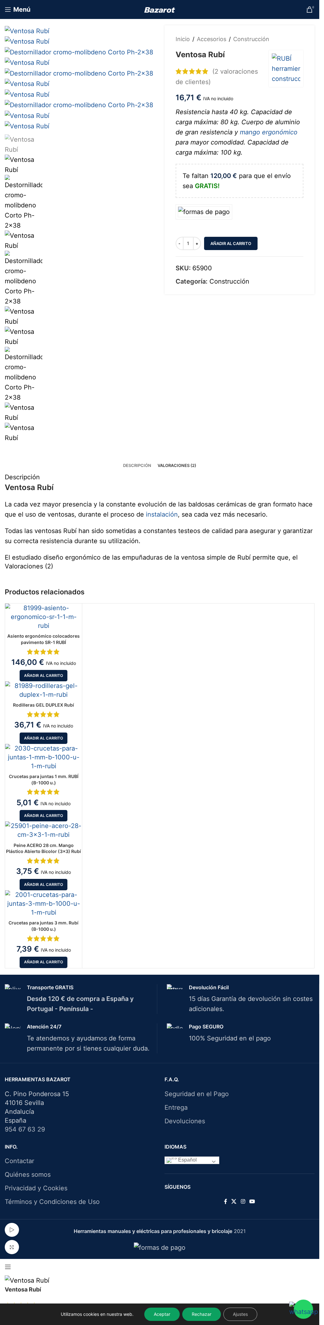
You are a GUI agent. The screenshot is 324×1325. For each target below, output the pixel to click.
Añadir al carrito (230, 243)
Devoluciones (185, 1121)
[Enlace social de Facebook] (225, 1201)
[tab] (137, 465)
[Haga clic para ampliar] (12, 1247)
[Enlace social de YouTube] (252, 1201)
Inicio (183, 39)
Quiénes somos (28, 1174)
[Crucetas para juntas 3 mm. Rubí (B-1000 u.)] (43, 903)
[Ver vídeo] (12, 1230)
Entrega (176, 1107)
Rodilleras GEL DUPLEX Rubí (43, 705)
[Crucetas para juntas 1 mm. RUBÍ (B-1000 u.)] (43, 757)
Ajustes (240, 1314)
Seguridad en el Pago (197, 1094)
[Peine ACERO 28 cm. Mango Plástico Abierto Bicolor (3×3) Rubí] (43, 830)
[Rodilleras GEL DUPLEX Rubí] (43, 690)
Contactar (19, 1161)
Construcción (251, 39)
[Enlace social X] (234, 1201)
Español (187, 1159)
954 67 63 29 (25, 1129)
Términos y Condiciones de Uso (52, 1201)
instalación (162, 514)
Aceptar (162, 1314)
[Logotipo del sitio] (159, 9)
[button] (43, 675)
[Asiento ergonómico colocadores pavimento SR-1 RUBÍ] (43, 617)
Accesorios (211, 39)
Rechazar (201, 1314)
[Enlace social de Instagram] (243, 1201)
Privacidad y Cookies (36, 1188)
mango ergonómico (268, 132)
